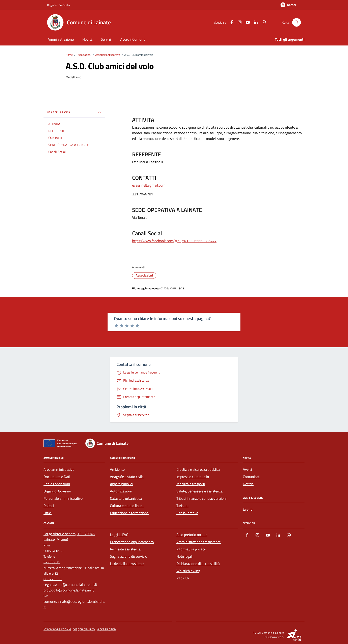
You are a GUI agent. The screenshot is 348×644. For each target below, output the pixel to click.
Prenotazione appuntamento (132, 542)
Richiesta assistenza (125, 549)
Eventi (248, 509)
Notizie (248, 484)
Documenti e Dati (57, 476)
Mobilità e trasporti (190, 484)
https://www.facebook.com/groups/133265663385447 (174, 241)
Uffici (48, 513)
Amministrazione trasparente (198, 542)
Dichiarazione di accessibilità (198, 563)
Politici (49, 505)
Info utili (182, 578)
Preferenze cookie (57, 629)
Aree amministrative (59, 469)
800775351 (53, 579)
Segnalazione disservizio (128, 556)
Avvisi (247, 469)
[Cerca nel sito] (296, 22)
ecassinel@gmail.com (148, 185)
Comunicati (251, 476)
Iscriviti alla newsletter (127, 563)
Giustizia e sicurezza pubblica (198, 469)
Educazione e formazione (129, 513)
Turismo (182, 505)
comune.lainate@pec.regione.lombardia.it (74, 604)
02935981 (52, 562)
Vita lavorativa (187, 513)
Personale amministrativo (63, 498)
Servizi (106, 39)
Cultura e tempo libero (127, 505)
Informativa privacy (191, 549)
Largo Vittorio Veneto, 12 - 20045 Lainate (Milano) (69, 536)
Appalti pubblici (121, 484)
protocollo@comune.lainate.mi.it (69, 590)
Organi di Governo (57, 491)
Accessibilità (106, 629)
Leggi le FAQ (119, 534)
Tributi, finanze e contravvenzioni (201, 498)
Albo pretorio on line (191, 534)
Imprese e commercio (192, 476)
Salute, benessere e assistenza (199, 491)
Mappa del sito (84, 629)
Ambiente (117, 469)
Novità (87, 39)
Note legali (184, 556)
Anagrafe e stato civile (127, 476)
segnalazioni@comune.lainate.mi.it (70, 584)
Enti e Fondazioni (57, 484)
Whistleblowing (188, 571)
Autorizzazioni (121, 491)
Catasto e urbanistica (126, 498)
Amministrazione (61, 39)
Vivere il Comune (132, 39)
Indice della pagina (58, 112)
